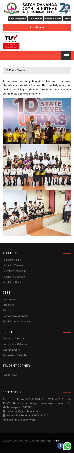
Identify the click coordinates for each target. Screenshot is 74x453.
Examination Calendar (15, 355)
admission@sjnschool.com (19, 419)
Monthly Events (11, 349)
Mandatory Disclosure (15, 282)
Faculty (7, 310)
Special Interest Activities (17, 321)
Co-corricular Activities (16, 316)
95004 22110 (40, 415)
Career (67, 19)
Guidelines (8, 304)
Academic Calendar (14, 338)
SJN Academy (35, 19)
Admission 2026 (53, 19)
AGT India (53, 440)
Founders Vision (12, 259)
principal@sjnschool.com (23, 411)
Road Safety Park (17, 19)
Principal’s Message (14, 276)
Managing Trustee (13, 265)
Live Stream (37, 27)
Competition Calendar (15, 344)
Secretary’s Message (14, 271)
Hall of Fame (10, 375)
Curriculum (9, 299)
